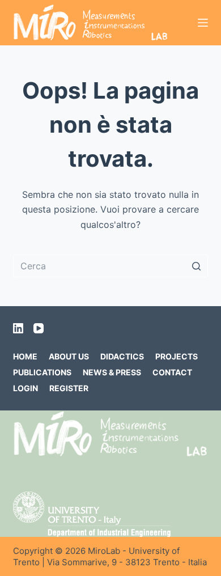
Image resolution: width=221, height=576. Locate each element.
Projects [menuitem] (176, 356)
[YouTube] (38, 328)
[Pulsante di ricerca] (196, 266)
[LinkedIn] (18, 328)
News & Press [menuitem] (112, 372)
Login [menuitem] (25, 388)
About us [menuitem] (69, 356)
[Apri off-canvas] (203, 23)
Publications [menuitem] (42, 372)
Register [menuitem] (68, 388)
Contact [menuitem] (172, 372)
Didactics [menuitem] (122, 356)
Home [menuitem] (25, 356)
